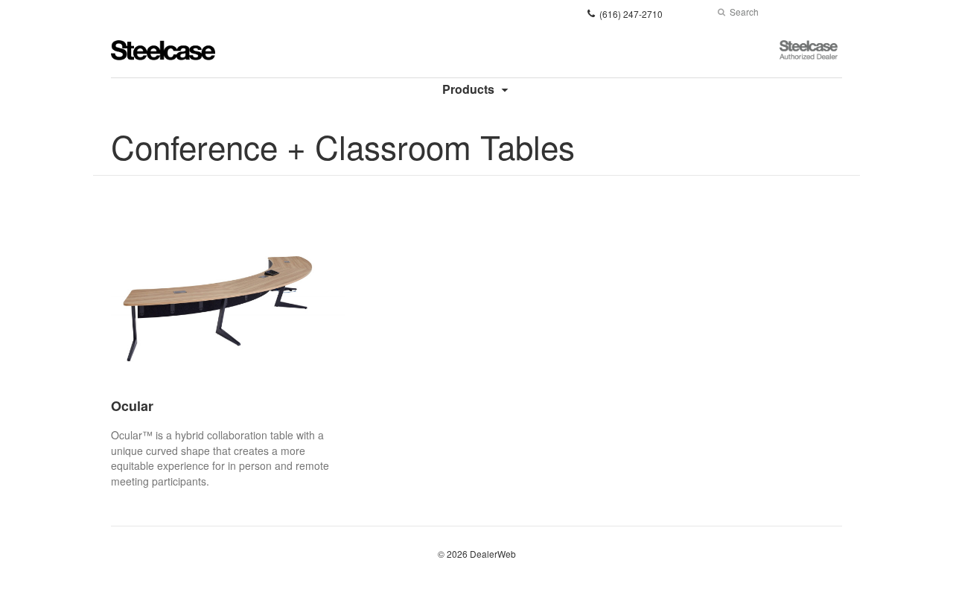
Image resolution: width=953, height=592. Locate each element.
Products (468, 89)
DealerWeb (493, 553)
